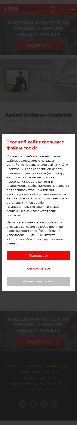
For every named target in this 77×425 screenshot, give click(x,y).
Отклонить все (38, 268)
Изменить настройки (38, 281)
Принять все (38, 255)
